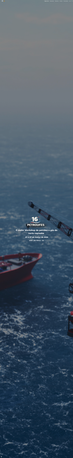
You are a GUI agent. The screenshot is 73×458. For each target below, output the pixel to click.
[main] (36, 231)
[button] (72, 1)
